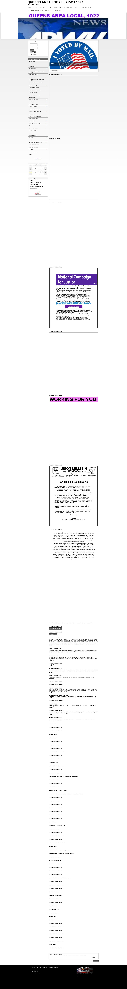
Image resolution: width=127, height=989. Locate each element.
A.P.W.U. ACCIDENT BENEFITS (35, 182)
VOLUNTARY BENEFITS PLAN (35, 116)
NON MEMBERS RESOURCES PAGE (35, 10)
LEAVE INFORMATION (33, 99)
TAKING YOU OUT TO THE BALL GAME (58, 790)
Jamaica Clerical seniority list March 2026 (58, 695)
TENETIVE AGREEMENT (54, 828)
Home (29, 7)
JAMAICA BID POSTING (33, 74)
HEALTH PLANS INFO (33, 92)
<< (30, 164)
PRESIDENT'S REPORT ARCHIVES (35, 142)
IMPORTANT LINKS (33, 135)
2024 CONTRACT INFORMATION (70, 7)
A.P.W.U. (31, 180)
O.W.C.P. (30, 140)
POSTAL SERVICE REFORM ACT (85, 7)
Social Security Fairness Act (55, 895)
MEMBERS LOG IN (57, 7)
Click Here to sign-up (34, 52)
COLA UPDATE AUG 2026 (54, 138)
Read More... (51, 645)
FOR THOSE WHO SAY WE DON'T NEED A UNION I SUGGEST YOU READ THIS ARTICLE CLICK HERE (71, 622)
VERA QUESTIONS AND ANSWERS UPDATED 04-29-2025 (61, 853)
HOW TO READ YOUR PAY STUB (35, 123)
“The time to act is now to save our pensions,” (59, 849)
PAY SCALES (31, 102)
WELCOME (42, 7)
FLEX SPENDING (32, 121)
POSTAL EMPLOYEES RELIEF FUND (36, 186)
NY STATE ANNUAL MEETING (55, 529)
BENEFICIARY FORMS (33, 128)
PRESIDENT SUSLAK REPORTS (56, 395)
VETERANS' (31, 149)
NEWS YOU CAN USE (54, 891)
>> (46, 164)
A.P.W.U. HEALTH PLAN (34, 184)
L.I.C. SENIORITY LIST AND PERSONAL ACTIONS (36, 80)
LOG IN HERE (35, 7)
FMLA (30, 125)
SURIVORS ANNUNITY (33, 147)
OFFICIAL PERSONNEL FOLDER (35, 113)
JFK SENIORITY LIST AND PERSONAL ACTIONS (36, 72)
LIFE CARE (31, 137)
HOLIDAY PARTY (53, 737)
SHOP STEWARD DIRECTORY (34, 94)
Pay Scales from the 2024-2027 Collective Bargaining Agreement (63, 776)
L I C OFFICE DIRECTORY (34, 87)
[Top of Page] (77, 976)
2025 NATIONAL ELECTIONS (55, 758)
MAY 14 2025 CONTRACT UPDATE (56, 842)
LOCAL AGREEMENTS (33, 106)
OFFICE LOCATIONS (49, 10)
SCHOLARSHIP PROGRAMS (34, 144)
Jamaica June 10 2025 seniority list (57, 825)
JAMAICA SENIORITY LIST (34, 77)
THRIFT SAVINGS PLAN (33, 118)
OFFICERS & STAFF (32, 66)
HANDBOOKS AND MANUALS (34, 109)
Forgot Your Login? (33, 54)
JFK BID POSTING (32, 68)
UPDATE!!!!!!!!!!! (53, 723)
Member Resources (34, 59)
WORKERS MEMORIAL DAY (55, 860)
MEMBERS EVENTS (32, 97)
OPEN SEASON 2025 (53, 762)
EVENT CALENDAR (33, 130)
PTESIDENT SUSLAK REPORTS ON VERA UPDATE (60, 877)
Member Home (32, 61)
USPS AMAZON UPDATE (54, 655)
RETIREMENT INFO (33, 85)
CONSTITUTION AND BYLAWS (35, 111)
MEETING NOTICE (53, 704)
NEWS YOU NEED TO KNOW (55, 74)
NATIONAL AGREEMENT (33, 104)
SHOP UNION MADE (33, 188)
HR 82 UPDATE (52, 944)
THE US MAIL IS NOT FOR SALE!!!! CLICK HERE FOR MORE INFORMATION (66, 793)
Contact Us (58, 10)
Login (30, 154)
